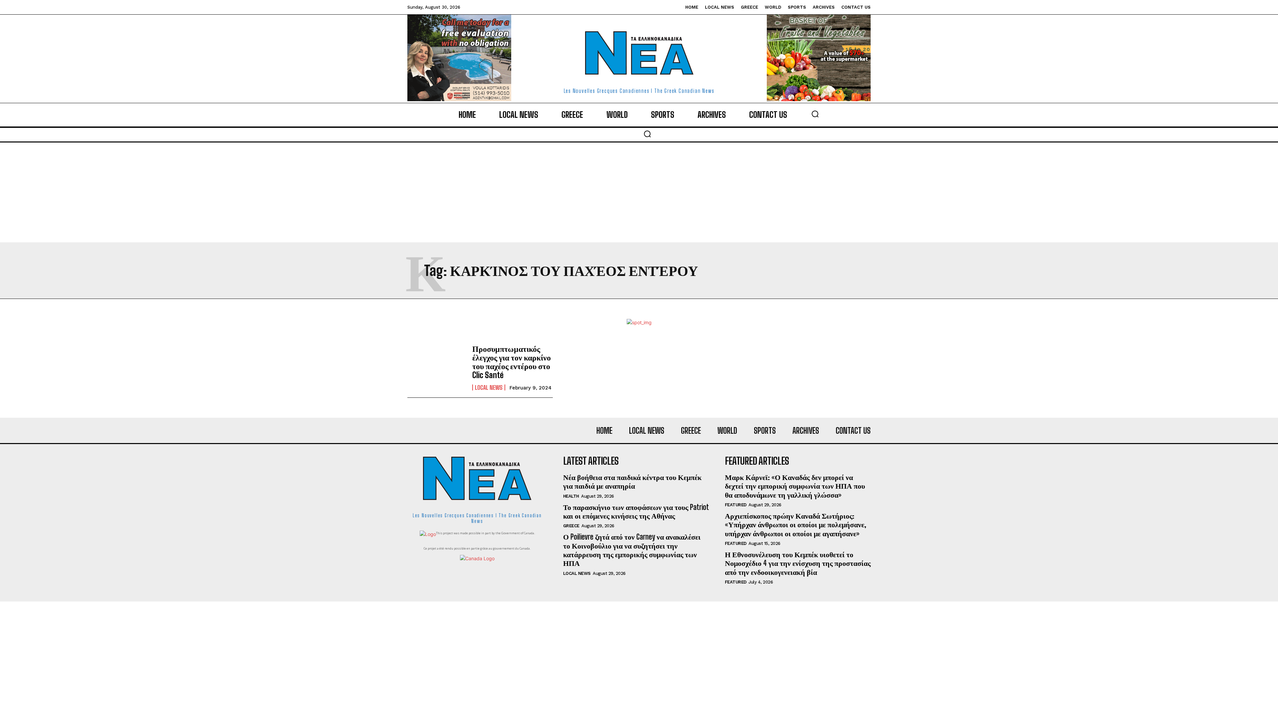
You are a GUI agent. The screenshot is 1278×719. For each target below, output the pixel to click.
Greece (571, 525)
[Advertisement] (639, 192)
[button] (815, 114)
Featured (735, 504)
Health (571, 496)
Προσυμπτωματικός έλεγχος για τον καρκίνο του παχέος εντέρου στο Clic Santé (511, 362)
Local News (489, 387)
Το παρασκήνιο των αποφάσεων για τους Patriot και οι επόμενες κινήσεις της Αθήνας (636, 511)
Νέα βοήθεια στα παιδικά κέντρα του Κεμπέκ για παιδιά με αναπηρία (632, 481)
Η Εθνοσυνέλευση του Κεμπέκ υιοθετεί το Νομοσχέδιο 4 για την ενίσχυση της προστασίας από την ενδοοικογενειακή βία (798, 563)
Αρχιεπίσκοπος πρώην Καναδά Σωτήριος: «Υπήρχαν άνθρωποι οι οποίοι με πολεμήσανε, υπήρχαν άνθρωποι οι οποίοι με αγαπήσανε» (795, 524)
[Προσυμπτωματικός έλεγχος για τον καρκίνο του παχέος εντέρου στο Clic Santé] (436, 367)
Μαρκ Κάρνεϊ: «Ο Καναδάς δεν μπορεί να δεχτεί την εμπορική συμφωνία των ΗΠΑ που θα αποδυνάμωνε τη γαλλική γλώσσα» (795, 486)
